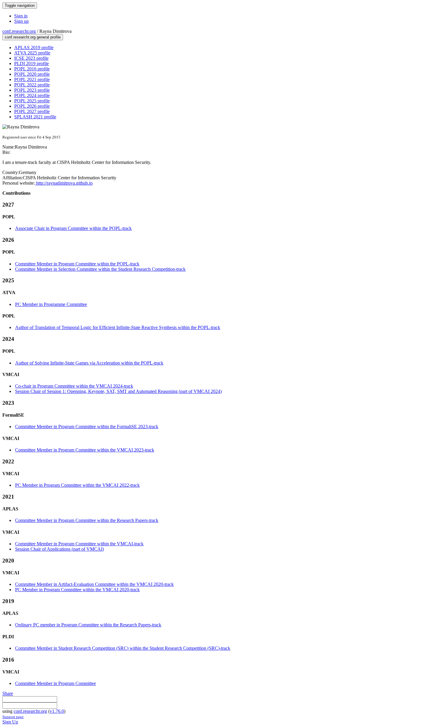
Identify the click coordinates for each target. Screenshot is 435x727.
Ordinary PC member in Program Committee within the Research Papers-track (88, 624)
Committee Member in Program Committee (55, 683)
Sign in (21, 15)
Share (7, 693)
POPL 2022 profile (32, 84)
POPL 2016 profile (32, 68)
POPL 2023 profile (32, 90)
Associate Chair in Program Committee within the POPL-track (73, 228)
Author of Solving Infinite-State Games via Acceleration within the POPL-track (89, 362)
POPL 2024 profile (32, 95)
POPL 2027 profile (32, 111)
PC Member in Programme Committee (51, 304)
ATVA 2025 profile (32, 52)
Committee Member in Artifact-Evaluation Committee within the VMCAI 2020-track (94, 584)
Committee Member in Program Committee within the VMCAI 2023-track (84, 449)
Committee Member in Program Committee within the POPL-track (77, 263)
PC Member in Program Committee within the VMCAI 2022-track (77, 485)
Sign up (21, 21)
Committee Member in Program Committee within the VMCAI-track (79, 543)
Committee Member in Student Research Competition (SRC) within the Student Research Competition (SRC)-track (122, 648)
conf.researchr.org (19, 31)
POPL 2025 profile (32, 100)
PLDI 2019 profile (31, 63)
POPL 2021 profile (32, 79)
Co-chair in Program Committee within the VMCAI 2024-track (74, 386)
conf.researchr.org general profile (33, 37)
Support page (13, 717)
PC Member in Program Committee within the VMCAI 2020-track (77, 589)
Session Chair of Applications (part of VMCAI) (59, 549)
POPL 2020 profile (32, 74)
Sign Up (10, 721)
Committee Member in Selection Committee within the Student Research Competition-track (100, 269)
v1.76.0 (57, 711)
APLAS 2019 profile (34, 47)
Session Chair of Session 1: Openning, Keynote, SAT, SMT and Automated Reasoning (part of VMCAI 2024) (118, 391)
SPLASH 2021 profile (35, 116)
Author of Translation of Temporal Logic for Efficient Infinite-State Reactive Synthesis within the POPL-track (117, 327)
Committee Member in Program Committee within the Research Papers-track (86, 520)
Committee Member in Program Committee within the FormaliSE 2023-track (86, 426)
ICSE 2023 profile (31, 58)
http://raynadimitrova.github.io (64, 183)
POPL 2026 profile (32, 106)
